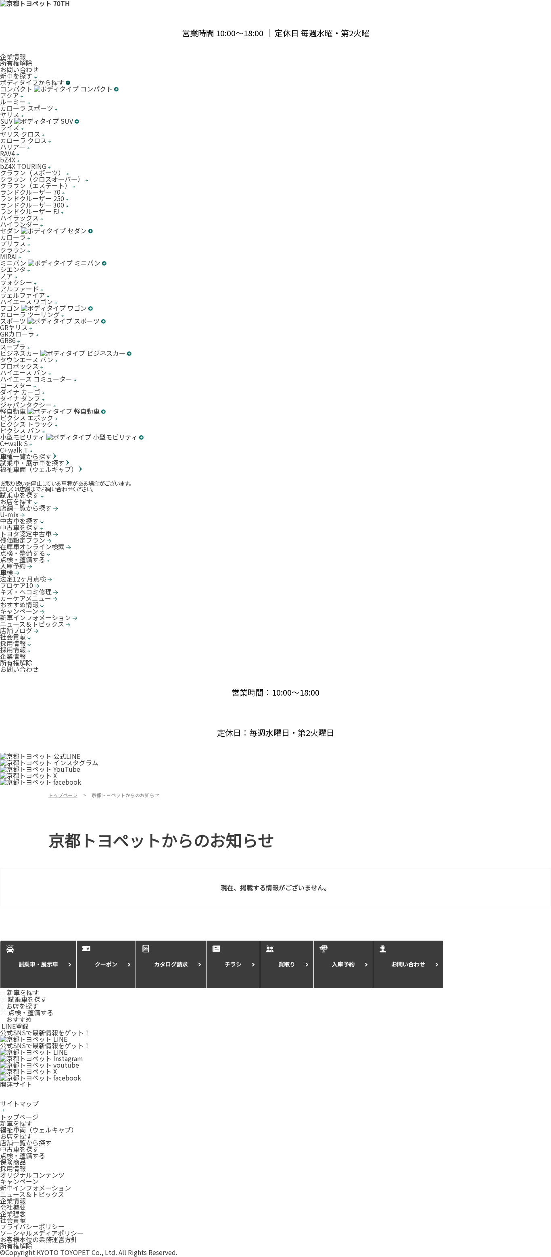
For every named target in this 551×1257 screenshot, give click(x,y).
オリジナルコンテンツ (32, 1175)
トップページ (19, 1117)
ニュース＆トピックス (32, 1194)
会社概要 (13, 1207)
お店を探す (16, 1136)
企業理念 (13, 1213)
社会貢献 (13, 1220)
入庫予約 (343, 964)
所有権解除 (16, 63)
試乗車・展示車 (38, 964)
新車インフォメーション (35, 1188)
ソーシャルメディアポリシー (41, 1233)
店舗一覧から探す (26, 1142)
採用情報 (13, 1168)
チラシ (233, 964)
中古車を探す (19, 1149)
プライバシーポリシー (32, 1226)
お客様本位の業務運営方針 (38, 1239)
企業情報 (13, 56)
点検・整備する (22, 1155)
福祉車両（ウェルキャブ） (38, 1129)
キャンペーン (19, 1181)
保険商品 (13, 1162)
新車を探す (16, 1123)
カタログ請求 (171, 964)
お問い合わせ (19, 69)
